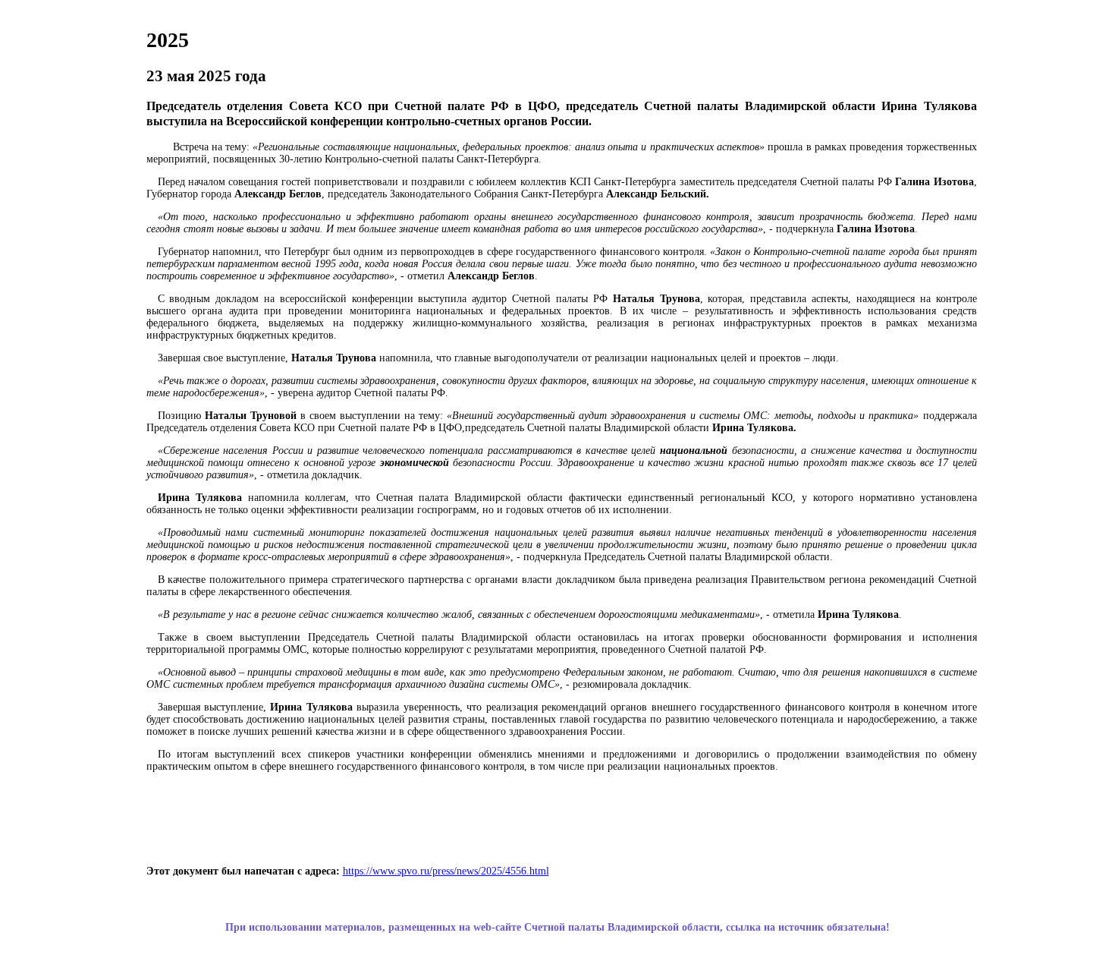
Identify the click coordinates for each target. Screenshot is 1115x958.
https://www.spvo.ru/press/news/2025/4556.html (446, 871)
